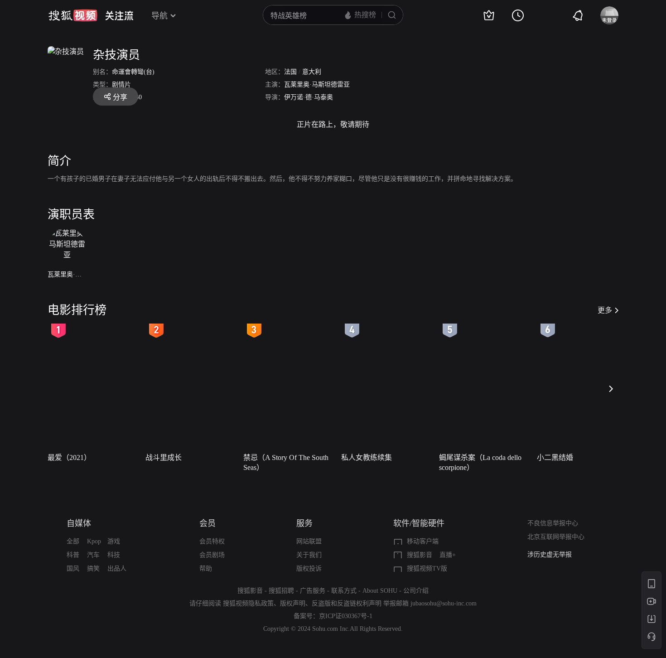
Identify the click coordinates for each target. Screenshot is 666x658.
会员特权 (212, 541)
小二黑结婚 (555, 457)
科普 (73, 555)
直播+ (447, 555)
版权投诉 (309, 568)
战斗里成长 (163, 457)
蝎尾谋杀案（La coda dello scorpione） (480, 462)
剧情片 (121, 84)
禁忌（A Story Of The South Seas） (285, 462)
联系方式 (344, 590)
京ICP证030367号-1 (345, 616)
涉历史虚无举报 (549, 552)
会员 (207, 523)
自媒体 (79, 523)
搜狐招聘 (281, 590)
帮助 (205, 568)
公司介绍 (416, 590)
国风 (73, 568)
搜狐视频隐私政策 (248, 603)
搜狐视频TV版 (427, 568)
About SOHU (379, 590)
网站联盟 (309, 541)
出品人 (116, 568)
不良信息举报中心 (552, 523)
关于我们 (309, 555)
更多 (605, 310)
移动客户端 (423, 541)
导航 (159, 16)
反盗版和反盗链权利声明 (346, 603)
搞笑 (93, 568)
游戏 (113, 541)
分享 (120, 97)
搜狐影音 (419, 555)
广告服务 (312, 590)
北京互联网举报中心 (555, 536)
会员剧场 (212, 555)
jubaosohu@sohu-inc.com (443, 603)
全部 (73, 541)
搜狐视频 (73, 15)
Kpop (94, 541)
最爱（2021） (69, 457)
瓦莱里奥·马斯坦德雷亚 (317, 84)
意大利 (311, 71)
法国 (290, 71)
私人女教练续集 (366, 457)
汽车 (93, 555)
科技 (113, 555)
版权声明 (292, 603)
